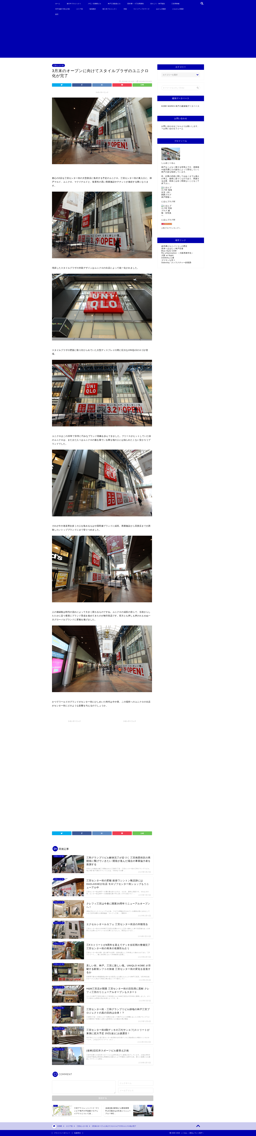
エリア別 (79, 9)
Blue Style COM (169, 251)
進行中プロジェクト (74, 4)
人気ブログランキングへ (170, 228)
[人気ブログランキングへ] (180, 224)
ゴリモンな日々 (168, 260)
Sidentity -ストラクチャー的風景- (176, 263)
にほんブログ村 (168, 202)
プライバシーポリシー (62, 1133)
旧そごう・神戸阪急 (157, 4)
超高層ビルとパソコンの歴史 (174, 246)
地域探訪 (92, 9)
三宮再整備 (175, 4)
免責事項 (77, 1133)
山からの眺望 (161, 9)
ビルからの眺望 (178, 9)
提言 (57, 14)
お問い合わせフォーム (173, 129)
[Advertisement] (124, 37)
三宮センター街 (58, 65)
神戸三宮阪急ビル (114, 4)
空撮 (125, 9)
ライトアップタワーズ (141, 9)
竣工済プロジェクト (110, 9)
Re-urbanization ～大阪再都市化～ (177, 253)
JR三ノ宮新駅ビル (94, 4)
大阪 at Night (167, 255)
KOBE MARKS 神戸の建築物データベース (180, 106)
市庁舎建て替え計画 (62, 9)
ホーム (57, 4)
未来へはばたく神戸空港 (172, 249)
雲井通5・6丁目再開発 (135, 4)
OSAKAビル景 (167, 258)
